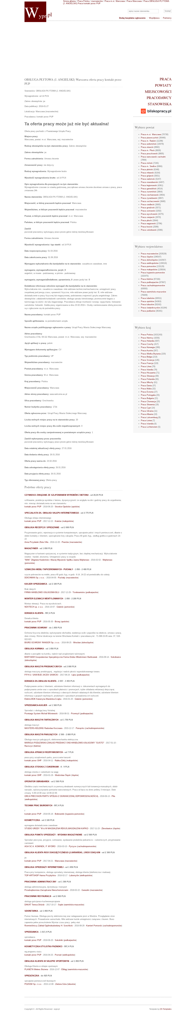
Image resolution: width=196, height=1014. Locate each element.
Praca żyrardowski (149, 198)
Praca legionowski (149, 185)
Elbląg (64, 969)
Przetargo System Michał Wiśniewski (41, 713)
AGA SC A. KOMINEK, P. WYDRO (39, 846)
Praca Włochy (147, 382)
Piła (113, 796)
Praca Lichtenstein (149, 427)
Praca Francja (147, 363)
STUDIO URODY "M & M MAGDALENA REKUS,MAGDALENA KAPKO (56, 828)
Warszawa (59, 861)
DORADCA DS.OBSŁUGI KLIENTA (40, 681)
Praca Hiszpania (148, 373)
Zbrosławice (107, 828)
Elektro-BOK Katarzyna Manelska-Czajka (42, 699)
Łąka (74, 675)
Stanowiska (160, 103)
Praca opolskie (147, 301)
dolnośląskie (87, 642)
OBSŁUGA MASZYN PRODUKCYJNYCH (43, 666)
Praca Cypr (146, 408)
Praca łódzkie (147, 279)
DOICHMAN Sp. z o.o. (34, 577)
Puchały (61, 577)
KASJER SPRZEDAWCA (35, 584)
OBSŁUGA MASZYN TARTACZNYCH (41, 720)
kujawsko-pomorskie (75, 814)
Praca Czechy (147, 344)
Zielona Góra (61, 984)
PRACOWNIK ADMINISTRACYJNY (40, 882)
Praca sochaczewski (150, 201)
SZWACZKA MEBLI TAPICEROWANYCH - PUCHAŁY (48, 569)
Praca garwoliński (148, 188)
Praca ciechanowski (150, 195)
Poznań (58, 955)
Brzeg (57, 621)
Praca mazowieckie (149, 254)
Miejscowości (158, 91)
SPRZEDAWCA (31, 932)
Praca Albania (147, 414)
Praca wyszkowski (149, 214)
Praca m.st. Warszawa (115, 1)
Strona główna (69, 1)
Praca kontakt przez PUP (89, 3)
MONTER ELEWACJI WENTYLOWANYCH (43, 598)
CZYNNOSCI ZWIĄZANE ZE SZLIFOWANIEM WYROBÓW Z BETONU (56, 495)
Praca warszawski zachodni (153, 157)
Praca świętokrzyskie (150, 308)
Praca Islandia (147, 424)
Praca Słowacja (148, 376)
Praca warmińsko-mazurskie (153, 292)
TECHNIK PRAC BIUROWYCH (38, 805)
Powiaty (163, 85)
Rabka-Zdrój (60, 760)
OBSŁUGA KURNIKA (34, 648)
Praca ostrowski (148, 211)
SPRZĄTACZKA (31, 976)
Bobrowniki (59, 814)
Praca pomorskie (148, 266)
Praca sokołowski (148, 230)
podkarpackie (92, 592)
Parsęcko (80, 728)
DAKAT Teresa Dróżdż (34, 905)
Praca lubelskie (148, 298)
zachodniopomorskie (94, 728)
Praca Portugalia (148, 395)
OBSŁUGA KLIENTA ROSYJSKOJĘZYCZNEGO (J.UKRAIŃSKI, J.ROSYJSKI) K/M (62, 852)
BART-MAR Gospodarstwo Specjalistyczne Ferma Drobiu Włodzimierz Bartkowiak (60, 657)
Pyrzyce (72, 846)
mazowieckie (97, 1)
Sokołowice (116, 657)
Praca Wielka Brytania (151, 354)
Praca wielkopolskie (149, 263)
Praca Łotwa (146, 420)
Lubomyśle (74, 875)
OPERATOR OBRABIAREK (36, 781)
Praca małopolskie (149, 269)
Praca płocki (146, 220)
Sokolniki (59, 940)
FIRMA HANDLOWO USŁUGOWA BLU (41, 592)
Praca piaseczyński (149, 138)
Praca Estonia (147, 392)
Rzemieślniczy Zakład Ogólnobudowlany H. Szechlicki (48, 925)
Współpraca (154, 18)
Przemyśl (75, 713)
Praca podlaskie (148, 311)
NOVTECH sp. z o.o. (33, 607)
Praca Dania (146, 385)
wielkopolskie (31, 799)
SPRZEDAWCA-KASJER (35, 705)
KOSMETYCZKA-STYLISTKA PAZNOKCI (43, 946)
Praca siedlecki (148, 204)
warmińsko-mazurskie (74, 905)
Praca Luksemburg (149, 417)
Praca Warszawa (134, 1)
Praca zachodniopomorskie (153, 285)
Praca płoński (147, 169)
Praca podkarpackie (149, 282)
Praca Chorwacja (148, 401)
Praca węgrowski (148, 223)
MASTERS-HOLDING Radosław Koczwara (43, 728)
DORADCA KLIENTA (33, 613)
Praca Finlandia (148, 379)
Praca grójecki (147, 176)
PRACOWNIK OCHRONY (35, 628)
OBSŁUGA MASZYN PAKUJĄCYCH (40, 734)
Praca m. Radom (148, 141)
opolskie (75, 506)
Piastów (65, 542)
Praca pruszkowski (149, 153)
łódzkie (37, 746)
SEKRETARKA (31, 911)
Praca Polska (83, 1)
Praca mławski (147, 173)
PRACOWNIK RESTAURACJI (37, 896)
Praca (166, 79)
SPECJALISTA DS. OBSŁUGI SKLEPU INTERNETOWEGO (51, 513)
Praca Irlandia (147, 370)
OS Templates (166, 1009)
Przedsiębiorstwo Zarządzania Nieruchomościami (46, 890)
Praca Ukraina (147, 411)
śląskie (75, 775)
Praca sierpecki (148, 217)
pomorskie (29, 563)
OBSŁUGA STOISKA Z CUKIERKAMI (41, 767)
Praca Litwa (146, 366)
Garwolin (85, 890)
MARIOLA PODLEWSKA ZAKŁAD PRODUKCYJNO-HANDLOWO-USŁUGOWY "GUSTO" (64, 743)
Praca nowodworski (149, 182)
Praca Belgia (146, 357)
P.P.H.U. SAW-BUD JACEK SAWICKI (41, 675)
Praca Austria (147, 350)
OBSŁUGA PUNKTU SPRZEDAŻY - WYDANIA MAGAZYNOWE (53, 835)
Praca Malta (146, 388)
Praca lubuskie (147, 304)
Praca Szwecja (147, 360)
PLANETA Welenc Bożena (36, 969)
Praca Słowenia (148, 404)
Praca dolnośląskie (149, 260)
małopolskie (68, 521)
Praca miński (147, 163)
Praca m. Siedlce (148, 166)
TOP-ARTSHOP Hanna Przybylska (40, 875)
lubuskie (71, 984)
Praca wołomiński (148, 144)
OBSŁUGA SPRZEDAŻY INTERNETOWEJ (43, 867)
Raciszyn (28, 746)
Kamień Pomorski (94, 925)
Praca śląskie (147, 257)
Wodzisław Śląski (63, 775)
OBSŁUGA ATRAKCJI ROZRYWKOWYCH (43, 752)
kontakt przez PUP (32, 506)
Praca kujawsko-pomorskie (153, 272)
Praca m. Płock (148, 150)
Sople (60, 905)
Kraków (58, 521)
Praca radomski (148, 179)
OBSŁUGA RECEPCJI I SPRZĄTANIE (41, 527)
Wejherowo (107, 560)
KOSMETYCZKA (32, 820)
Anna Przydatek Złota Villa (36, 542)
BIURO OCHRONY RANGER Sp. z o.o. (42, 642)
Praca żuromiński (148, 192)
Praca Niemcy (147, 338)
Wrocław (77, 642)
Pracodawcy (159, 97)
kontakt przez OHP (32, 760)
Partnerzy (167, 18)
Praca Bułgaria (147, 398)
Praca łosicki (146, 227)
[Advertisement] (98, 48)
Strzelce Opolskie (63, 506)
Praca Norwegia (148, 347)
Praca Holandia (147, 341)
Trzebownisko (79, 592)
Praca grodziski (148, 207)
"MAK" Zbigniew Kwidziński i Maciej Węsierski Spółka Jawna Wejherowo (56, 560)
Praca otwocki (147, 147)
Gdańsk (60, 607)
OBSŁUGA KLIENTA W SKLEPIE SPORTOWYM (46, 961)
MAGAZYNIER (31, 548)
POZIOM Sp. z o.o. (33, 984)
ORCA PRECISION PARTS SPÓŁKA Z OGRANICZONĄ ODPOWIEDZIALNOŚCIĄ (61, 796)
